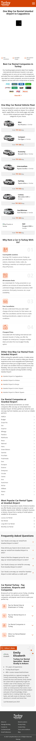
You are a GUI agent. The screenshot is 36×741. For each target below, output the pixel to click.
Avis (2, 479)
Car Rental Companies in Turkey (16, 625)
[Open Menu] (33, 3)
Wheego (3, 431)
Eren (2, 461)
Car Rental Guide (5, 729)
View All (17, 95)
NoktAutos (4, 437)
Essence (3, 467)
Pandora (3, 434)
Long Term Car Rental (8, 524)
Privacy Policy (21, 724)
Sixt (2, 425)
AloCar (3, 485)
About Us (3, 722)
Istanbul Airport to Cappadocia (12, 376)
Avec (2, 494)
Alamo (3, 491)
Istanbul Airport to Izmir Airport (13, 388)
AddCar (3, 416)
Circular (3, 473)
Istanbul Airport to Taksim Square (13, 392)
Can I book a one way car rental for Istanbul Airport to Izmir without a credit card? (16, 573)
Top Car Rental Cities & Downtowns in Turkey (16, 606)
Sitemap (18, 739)
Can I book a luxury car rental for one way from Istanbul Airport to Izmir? (15, 565)
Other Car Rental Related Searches (16, 635)
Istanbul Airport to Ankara (11, 380)
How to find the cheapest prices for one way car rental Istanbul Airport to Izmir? (15, 558)
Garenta (3, 452)
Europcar (4, 464)
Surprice (3, 428)
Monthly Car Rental (7, 527)
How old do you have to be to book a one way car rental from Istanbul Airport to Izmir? (15, 550)
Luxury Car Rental (6, 518)
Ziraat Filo (4, 422)
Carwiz (3, 476)
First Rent (4, 455)
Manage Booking (5, 724)
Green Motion (5, 449)
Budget (3, 419)
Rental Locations (22, 722)
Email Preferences (6, 732)
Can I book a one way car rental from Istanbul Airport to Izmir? (14, 542)
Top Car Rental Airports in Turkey (17, 616)
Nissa (3, 440)
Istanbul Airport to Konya (11, 384)
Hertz (3, 446)
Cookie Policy (21, 727)
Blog (19, 732)
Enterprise (4, 470)
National (3, 443)
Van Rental (4, 521)
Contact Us (4, 727)
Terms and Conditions (24, 729)
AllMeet (3, 488)
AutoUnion (4, 482)
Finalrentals (4, 458)
